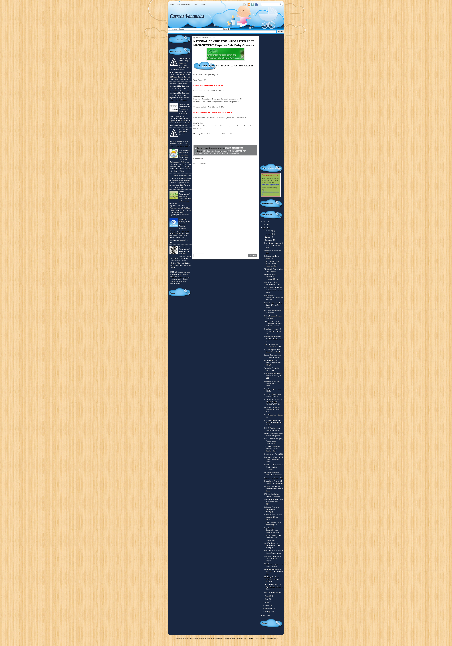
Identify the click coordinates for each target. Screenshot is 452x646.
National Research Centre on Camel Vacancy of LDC (273, 376)
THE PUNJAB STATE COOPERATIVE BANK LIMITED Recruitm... (273, 323)
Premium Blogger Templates (269, 638)
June (267, 599)
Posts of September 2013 (273, 592)
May (266, 602)
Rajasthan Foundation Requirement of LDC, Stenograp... (272, 509)
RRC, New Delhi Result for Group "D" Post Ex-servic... (273, 305)
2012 (265, 615)
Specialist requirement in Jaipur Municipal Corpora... (272, 558)
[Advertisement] (225, 233)
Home (172, 4)
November (268, 234)
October (268, 237)
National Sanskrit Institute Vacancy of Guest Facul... (273, 517)
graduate (224, 151)
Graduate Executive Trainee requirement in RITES (272, 363)
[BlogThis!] (235, 148)
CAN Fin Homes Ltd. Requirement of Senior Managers (272, 545)
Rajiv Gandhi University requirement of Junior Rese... (272, 383)
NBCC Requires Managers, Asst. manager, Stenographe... (273, 441)
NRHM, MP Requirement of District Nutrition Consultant (273, 467)
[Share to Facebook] (240, 148)
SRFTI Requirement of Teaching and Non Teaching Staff (272, 449)
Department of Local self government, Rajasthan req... (273, 331)
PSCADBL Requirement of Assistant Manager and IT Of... (273, 422)
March (267, 605)
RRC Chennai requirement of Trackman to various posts (273, 290)
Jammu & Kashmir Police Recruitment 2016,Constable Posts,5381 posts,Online (179, 86)
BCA (204, 151)
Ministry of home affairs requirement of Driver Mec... (272, 409)
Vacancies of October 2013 (273, 478)
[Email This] (233, 148)
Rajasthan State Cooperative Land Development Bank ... (272, 530)
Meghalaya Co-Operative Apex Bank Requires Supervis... (272, 579)
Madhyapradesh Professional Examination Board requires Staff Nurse (184, 154)
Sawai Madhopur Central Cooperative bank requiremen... (272, 538)
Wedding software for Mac (215, 638)
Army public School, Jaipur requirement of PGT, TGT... (273, 502)
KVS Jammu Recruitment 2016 (180, 176)
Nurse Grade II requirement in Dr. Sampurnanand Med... (273, 245)
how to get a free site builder (234, 638)
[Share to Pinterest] (242, 148)
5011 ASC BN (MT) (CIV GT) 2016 (184, 132)
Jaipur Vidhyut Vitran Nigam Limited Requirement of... (271, 264)
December (268, 231)
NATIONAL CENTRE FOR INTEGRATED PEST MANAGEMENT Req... (273, 402)
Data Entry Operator (213, 151)
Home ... (195, 4)
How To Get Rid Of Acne (251, 638)
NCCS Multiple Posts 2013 (273, 454)
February (268, 608)
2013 (265, 228)
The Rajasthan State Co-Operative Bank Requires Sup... (273, 587)
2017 (265, 222)
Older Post (252, 255)
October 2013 (234, 153)
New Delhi (225, 153)
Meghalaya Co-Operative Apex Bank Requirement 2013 (273, 571)
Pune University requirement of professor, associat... (273, 297)
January (268, 611)
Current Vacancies (184, 4)
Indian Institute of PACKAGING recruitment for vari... (272, 277)
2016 (265, 225)
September (269, 240)
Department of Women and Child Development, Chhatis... (273, 459)
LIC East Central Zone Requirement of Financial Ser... (273, 489)
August (267, 596)
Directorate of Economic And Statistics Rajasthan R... (273, 339)
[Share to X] (237, 148)
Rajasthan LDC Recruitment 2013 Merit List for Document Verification (185, 108)
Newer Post (198, 255)
